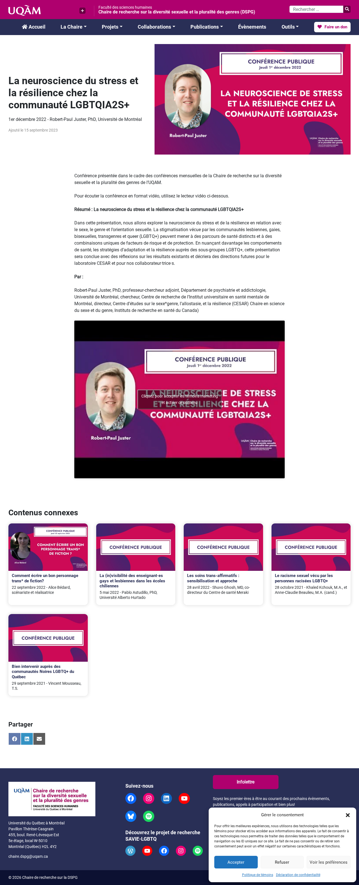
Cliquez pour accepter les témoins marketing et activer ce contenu (179, 399)
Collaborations (154, 27)
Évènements (252, 27)
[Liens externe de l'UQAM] (82, 11)
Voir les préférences (329, 862)
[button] (348, 815)
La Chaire (71, 27)
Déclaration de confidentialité (298, 875)
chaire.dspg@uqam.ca (28, 856)
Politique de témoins (257, 875)
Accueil (36, 27)
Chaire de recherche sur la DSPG (50, 877)
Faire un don (335, 26)
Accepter (235, 862)
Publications (204, 27)
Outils (288, 27)
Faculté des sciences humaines (125, 7)
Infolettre (245, 782)
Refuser (282, 862)
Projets (110, 27)
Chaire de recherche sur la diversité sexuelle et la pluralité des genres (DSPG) (176, 12)
